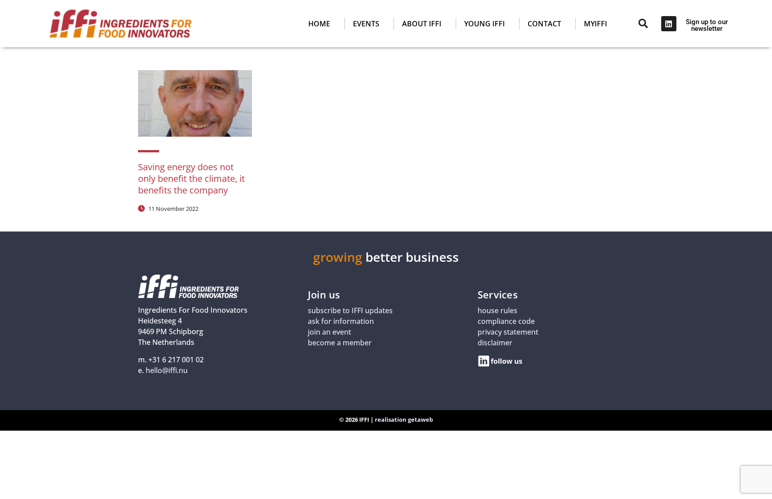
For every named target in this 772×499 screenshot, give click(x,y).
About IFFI (421, 24)
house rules (497, 310)
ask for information (341, 321)
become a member (340, 343)
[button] (427, 23)
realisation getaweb (404, 419)
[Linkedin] (668, 23)
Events (366, 24)
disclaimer (495, 343)
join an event (329, 332)
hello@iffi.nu (167, 370)
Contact (544, 24)
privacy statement (508, 332)
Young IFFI (484, 24)
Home (319, 24)
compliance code (506, 321)
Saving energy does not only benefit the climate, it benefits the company (191, 178)
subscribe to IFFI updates (350, 310)
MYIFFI (595, 24)
